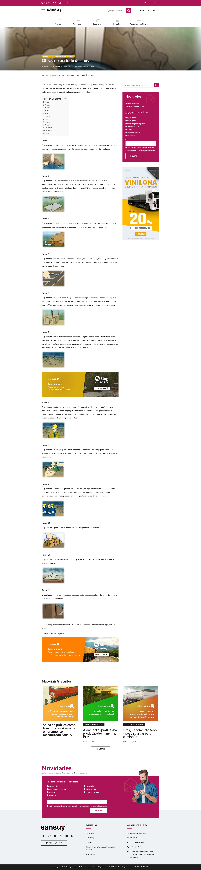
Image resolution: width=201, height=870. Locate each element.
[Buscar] (128, 10)
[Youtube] (55, 835)
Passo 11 (49, 131)
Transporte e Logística (50, 56)
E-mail (127, 140)
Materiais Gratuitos (96, 724)
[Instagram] (49, 835)
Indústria (116, 24)
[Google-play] (72, 835)
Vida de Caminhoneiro (66, 56)
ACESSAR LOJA (148, 11)
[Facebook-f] (43, 835)
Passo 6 (47, 116)
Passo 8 (47, 122)
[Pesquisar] (156, 85)
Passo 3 (47, 108)
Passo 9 (47, 125)
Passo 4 (47, 110)
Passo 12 (49, 133)
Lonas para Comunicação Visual (58, 75)
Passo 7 (47, 119)
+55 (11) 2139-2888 (49, 3)
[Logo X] (60, 835)
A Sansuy (58, 24)
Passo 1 (47, 102)
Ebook (87, 724)
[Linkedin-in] (66, 835)
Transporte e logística (138, 24)
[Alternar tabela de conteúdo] (64, 98)
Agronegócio (77, 24)
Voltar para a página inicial (152, 3)
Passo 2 (47, 105)
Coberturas (97, 24)
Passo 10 (49, 128)
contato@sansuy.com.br (69, 3)
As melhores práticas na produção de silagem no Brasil (100, 733)
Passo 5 (47, 113)
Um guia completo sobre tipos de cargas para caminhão (140, 733)
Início (44, 75)
